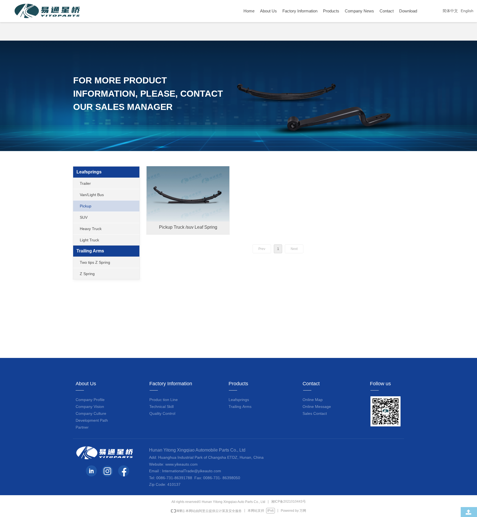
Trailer (85, 183)
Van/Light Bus (92, 194)
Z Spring (87, 273)
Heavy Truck (91, 228)
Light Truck (89, 240)
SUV (84, 217)
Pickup (85, 206)
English (467, 11)
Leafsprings (89, 172)
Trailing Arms (90, 251)
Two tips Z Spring (95, 262)
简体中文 (450, 11)
